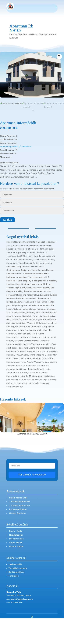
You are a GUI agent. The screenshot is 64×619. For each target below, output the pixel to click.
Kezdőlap (13, 34)
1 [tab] (33, 110)
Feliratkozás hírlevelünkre (32, 474)
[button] (59, 56)
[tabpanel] (10, 103)
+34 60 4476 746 (14, 602)
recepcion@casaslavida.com (19, 599)
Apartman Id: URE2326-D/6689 (32, 434)
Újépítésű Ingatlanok (28, 34)
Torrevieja (43, 34)
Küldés (7, 219)
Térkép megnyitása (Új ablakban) (15, 146)
